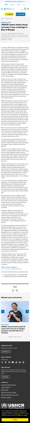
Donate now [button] (6, 351)
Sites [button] (28, 9)
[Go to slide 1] (10, 337)
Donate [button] (25, 9)
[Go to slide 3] (13, 337)
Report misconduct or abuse (8, 392)
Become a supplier (6, 397)
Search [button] (22, 9)
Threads (23, 362)
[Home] (9, 9)
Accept (15, 419)
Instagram (9, 362)
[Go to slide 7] (19, 337)
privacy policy (17, 413)
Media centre (4, 390)
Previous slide (2, 311)
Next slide (27, 311)
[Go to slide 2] (11, 337)
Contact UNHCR (5, 387)
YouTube (13, 362)
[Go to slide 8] (21, 337)
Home (2, 18)
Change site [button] (20, 1)
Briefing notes (9, 18)
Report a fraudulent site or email (9, 395)
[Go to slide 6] (17, 337)
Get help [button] (21, 14)
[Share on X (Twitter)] (13, 290)
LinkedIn (20, 362)
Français (12, 4)
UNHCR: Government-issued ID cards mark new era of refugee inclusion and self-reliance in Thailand (13, 329)
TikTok (16, 362)
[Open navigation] (2, 9)
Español (19, 4)
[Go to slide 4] (14, 337)
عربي (24, 4)
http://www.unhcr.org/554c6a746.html (11, 269)
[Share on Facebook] (16, 290)
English (6, 4)
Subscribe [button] (5, 377)
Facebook (6, 362)
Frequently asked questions (8, 385)
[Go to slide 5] (16, 337)
